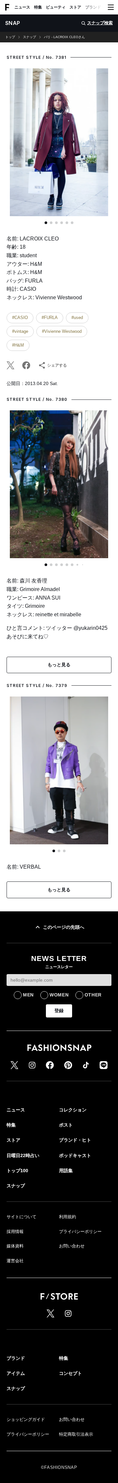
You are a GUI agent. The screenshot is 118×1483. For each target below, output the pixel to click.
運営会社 (15, 1260)
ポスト (66, 1125)
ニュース (22, 7)
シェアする (57, 365)
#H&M (18, 345)
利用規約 (67, 1216)
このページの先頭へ (63, 927)
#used (77, 317)
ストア (75, 7)
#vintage (20, 331)
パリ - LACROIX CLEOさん (64, 37)
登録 (59, 1010)
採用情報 (15, 1231)
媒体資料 (15, 1245)
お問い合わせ (72, 1245)
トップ (10, 37)
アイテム (16, 1373)
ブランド (16, 1358)
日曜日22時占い (23, 1155)
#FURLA (50, 317)
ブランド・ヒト (99, 7)
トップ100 (17, 1170)
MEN (28, 994)
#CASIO (20, 317)
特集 (38, 7)
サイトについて (21, 1216)
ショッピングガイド (26, 1419)
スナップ (29, 37)
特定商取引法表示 (76, 1434)
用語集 (66, 1170)
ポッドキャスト (75, 1155)
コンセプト (70, 1373)
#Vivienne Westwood (62, 331)
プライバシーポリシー (80, 1231)
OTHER (93, 994)
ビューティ (56, 7)
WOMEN (59, 994)
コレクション (73, 1109)
